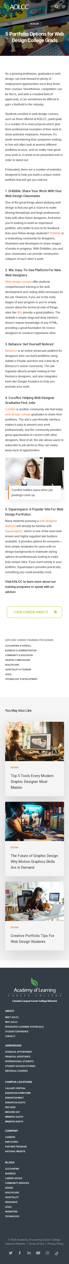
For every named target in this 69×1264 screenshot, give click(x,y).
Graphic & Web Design (17, 660)
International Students (19, 1061)
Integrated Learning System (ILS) (24, 1027)
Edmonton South (15, 1102)
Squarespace (14, 531)
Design (34, 23)
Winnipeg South (14, 1117)
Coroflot (10, 409)
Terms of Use (36, 1243)
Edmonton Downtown (18, 1093)
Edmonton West (14, 1098)
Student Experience (17, 1031)
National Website (15, 1151)
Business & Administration (20, 650)
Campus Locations (18, 1081)
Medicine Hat (12, 1112)
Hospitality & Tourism (18, 669)
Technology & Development (21, 679)
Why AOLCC (11, 1022)
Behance (11, 350)
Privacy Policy (55, 1243)
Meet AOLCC (12, 1017)
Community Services (17, 1183)
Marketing (11, 1211)
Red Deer (10, 1107)
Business (10, 1173)
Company (11, 1130)
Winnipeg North (14, 1121)
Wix (19, 312)
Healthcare (12, 665)
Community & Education (19, 655)
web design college (18, 414)
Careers (10, 1137)
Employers (11, 1142)
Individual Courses (16, 1071)
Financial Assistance (17, 1056)
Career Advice (13, 1178)
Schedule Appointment (18, 1052)
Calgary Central (15, 1088)
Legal (8, 674)
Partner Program (16, 1146)
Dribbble (55, 233)
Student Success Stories (20, 1066)
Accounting (12, 1169)
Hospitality (12, 1197)
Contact (10, 1036)
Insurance (11, 1202)
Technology (12, 1216)
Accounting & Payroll (18, 646)
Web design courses (18, 281)
